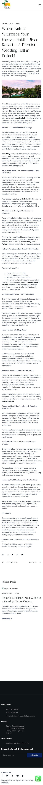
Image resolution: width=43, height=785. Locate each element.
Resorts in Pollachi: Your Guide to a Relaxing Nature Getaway (21, 599)
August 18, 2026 (7, 593)
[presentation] (6, 632)
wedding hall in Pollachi (24, 118)
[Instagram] (12, 776)
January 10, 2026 (7, 23)
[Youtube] (18, 776)
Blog (17, 23)
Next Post (33, 562)
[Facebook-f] (2, 776)
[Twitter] (7, 776)
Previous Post (12, 562)
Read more (6, 618)
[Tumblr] (23, 776)
